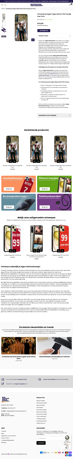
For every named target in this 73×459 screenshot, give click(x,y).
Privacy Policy (5, 438)
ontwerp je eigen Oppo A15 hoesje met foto (36, 166)
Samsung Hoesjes (41, 403)
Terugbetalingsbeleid (7, 440)
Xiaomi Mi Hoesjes (41, 414)
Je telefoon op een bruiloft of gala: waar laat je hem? (18, 357)
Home (3, 8)
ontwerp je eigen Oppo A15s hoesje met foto (60, 166)
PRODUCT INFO (43, 36)
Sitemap (3, 442)
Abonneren (41, 443)
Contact (3, 431)
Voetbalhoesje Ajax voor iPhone (12, 255)
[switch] (67, 448)
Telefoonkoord (40, 423)
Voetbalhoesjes (41, 419)
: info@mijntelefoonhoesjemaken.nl (16, 411)
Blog (2, 433)
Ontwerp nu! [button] (44, 30)
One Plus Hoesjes (41, 410)
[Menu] (70, 435)
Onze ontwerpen (41, 416)
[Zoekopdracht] (5, 5)
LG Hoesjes (39, 407)
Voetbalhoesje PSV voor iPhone (60, 255)
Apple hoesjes (40, 401)
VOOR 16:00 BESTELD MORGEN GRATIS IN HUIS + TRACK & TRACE (36, 1)
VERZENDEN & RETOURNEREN (47, 115)
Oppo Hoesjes (40, 405)
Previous (8, 27)
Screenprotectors (41, 421)
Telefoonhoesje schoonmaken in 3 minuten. (54, 357)
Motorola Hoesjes (41, 412)
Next (34, 27)
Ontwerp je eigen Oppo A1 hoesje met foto (12, 166)
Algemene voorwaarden (8, 436)
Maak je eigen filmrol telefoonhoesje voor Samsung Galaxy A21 (37, 256)
